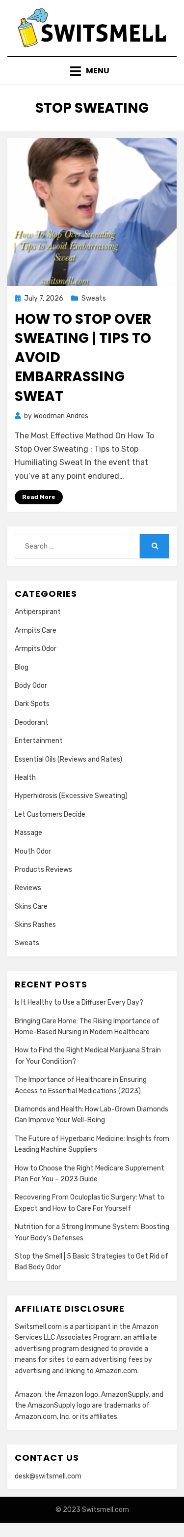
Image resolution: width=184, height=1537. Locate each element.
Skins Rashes (35, 925)
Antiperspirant (38, 612)
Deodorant (32, 722)
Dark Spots (32, 704)
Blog (21, 667)
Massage (28, 833)
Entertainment (39, 741)
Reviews (28, 888)
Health (25, 777)
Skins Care (31, 906)
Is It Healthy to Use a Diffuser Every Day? (79, 1002)
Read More (38, 496)
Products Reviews (43, 869)
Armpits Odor (35, 649)
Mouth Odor (33, 851)
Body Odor (31, 685)
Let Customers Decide (50, 814)
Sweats (93, 298)
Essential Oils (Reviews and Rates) (68, 759)
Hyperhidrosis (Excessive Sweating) (71, 796)
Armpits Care (35, 630)
